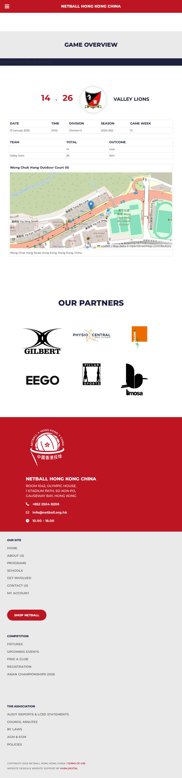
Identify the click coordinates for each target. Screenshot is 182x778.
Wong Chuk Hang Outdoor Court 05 (39, 167)
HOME (12, 548)
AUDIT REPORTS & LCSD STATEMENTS (38, 714)
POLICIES (14, 744)
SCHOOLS (15, 570)
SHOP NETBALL (26, 615)
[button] (91, 205)
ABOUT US (15, 555)
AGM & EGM (16, 737)
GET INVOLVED (19, 578)
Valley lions (17, 155)
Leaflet (105, 246)
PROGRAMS (16, 563)
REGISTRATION (19, 666)
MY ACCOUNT (18, 593)
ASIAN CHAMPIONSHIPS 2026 (31, 674)
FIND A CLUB (17, 659)
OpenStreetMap (141, 246)
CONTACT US (17, 585)
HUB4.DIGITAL (69, 768)
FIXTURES (15, 644)
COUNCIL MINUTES (22, 722)
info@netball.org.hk (49, 512)
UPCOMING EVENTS (23, 652)
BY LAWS (14, 729)
